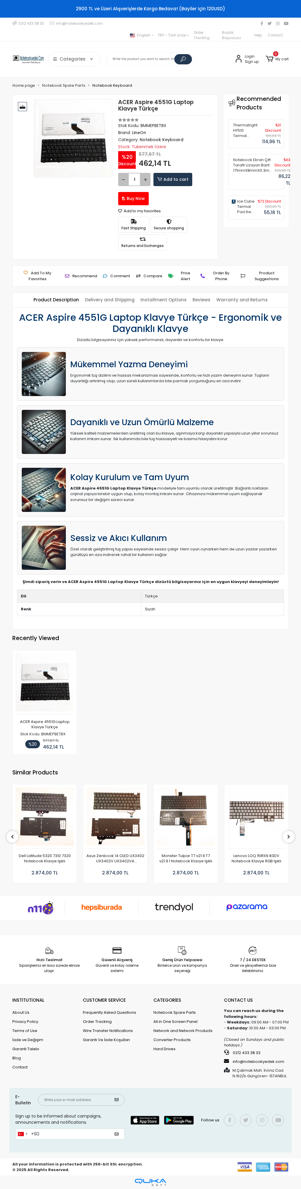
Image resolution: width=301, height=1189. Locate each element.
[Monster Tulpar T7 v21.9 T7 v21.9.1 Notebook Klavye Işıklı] (186, 818)
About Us (20, 1012)
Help (258, 35)
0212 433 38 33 (246, 1053)
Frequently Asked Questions (109, 1012)
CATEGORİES (167, 1000)
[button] (277, 59)
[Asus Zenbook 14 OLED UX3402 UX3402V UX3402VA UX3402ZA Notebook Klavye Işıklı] (115, 818)
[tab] (56, 300)
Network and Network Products (183, 1030)
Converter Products (172, 1040)
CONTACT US (238, 1000)
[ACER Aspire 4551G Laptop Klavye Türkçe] (45, 684)
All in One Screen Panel (175, 1021)
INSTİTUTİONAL (28, 1000)
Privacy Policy (25, 1021)
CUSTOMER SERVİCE (104, 1000)
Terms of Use (24, 1030)
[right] (288, 836)
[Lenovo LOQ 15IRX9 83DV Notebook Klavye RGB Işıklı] (256, 818)
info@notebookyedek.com (258, 1061)
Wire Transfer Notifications (108, 1030)
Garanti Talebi (25, 1049)
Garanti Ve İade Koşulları (106, 1040)
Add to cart (175, 179)
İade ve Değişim (27, 1040)
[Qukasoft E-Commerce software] (150, 1182)
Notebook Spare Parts (174, 1012)
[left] (12, 836)
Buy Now (136, 198)
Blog (16, 1058)
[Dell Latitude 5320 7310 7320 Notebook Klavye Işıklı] (45, 818)
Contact (275, 35)
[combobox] (22, 1134)
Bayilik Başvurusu (231, 35)
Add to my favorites (142, 211)
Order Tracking (202, 35)
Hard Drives (164, 1049)
